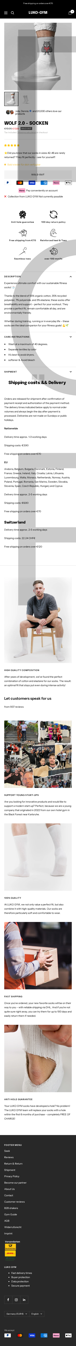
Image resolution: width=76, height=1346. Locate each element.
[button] (12, 145)
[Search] (12, 12)
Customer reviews (14, 1201)
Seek (7, 1151)
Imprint (8, 1233)
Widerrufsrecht (12, 1227)
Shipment (10, 371)
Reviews (9, 1157)
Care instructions (17, 336)
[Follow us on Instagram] (16, 1300)
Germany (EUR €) (15, 1313)
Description (12, 276)
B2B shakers (11, 1208)
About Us (9, 1189)
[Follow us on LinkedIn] (24, 1300)
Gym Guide (10, 1214)
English (35, 1313)
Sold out (38, 174)
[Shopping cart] (70, 12)
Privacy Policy (11, 1176)
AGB (6, 1220)
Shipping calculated (26, 132)
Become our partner (15, 1182)
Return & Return (13, 1163)
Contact (8, 1195)
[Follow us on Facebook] (8, 1300)
